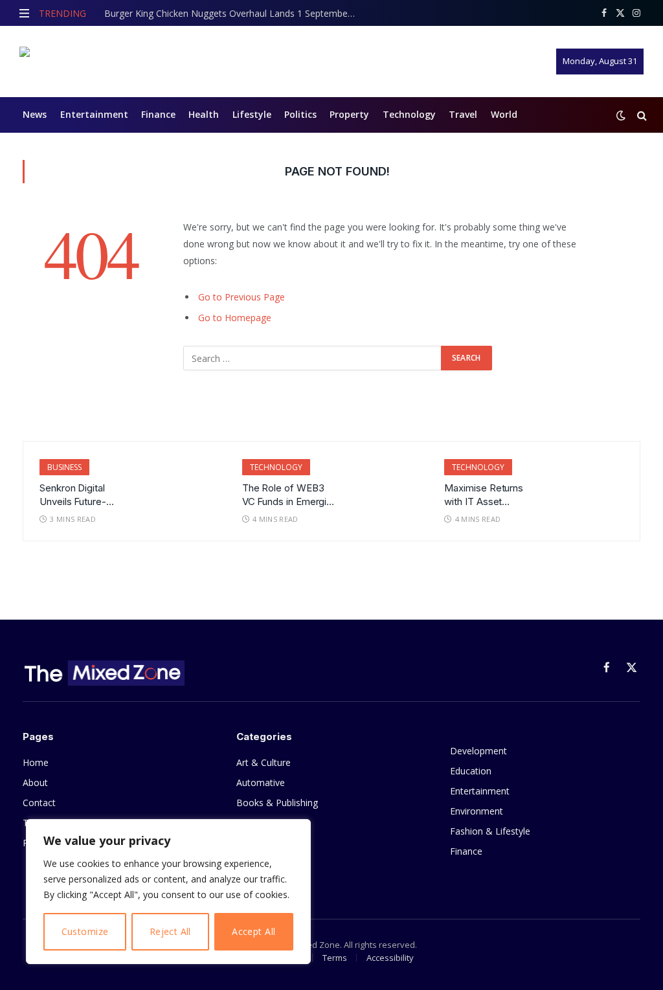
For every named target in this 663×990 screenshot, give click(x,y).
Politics (300, 114)
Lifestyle (251, 114)
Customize (85, 931)
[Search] (641, 114)
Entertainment (94, 114)
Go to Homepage (234, 317)
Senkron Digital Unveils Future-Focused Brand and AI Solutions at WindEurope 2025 (82, 495)
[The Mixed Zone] (100, 61)
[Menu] (24, 13)
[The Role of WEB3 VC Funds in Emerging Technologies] (385, 482)
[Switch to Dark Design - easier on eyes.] (621, 115)
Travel (463, 114)
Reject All (170, 931)
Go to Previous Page (241, 297)
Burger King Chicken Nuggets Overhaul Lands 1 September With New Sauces (233, 13)
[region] (168, 891)
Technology (409, 114)
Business (64, 467)
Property (349, 114)
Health (203, 114)
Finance (158, 114)
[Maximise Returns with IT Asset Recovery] (588, 482)
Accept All (253, 931)
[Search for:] (312, 358)
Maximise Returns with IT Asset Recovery (483, 495)
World (504, 114)
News (35, 114)
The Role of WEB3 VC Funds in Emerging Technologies (290, 495)
